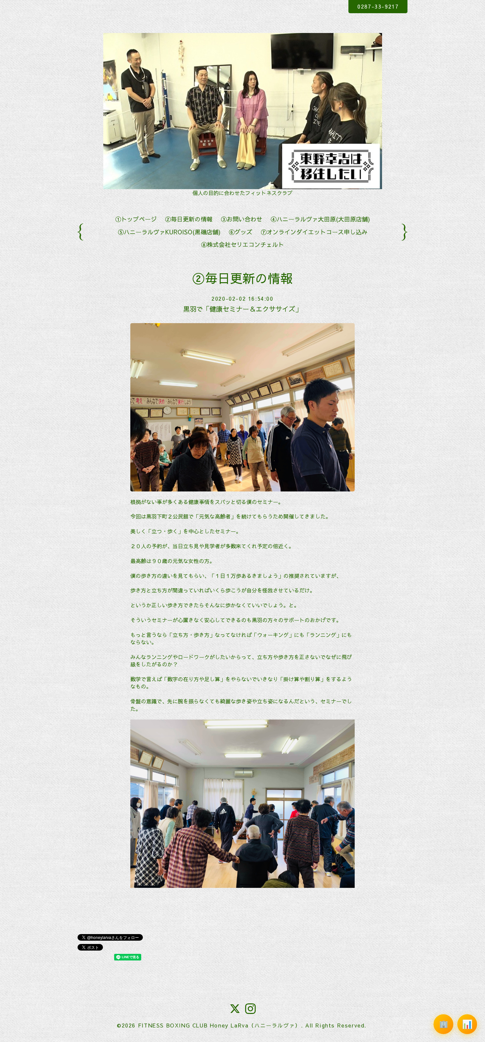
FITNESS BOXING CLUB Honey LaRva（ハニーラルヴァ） (219, 1025)
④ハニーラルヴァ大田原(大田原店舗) (320, 219)
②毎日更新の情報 (188, 219)
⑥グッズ (240, 232)
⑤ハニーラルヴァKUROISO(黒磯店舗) (169, 232)
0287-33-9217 (378, 6)
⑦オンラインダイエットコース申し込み (314, 232)
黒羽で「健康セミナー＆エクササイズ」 (242, 308)
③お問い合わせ (241, 219)
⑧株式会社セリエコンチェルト (242, 244)
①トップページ (136, 219)
